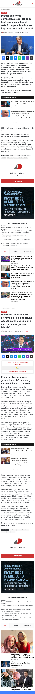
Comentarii (27, 251)
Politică (8, 9)
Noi (5, 251)
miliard (15, 157)
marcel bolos (10, 157)
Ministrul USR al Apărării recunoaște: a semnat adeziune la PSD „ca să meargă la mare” (22, 104)
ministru (20, 157)
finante (28, 155)
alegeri (11, 155)
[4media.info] (17, 3)
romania (25, 157)
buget (19, 155)
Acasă (4, 9)
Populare (15, 251)
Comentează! (17, 181)
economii (24, 155)
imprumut (4, 157)
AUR (15, 155)
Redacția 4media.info (8, 32)
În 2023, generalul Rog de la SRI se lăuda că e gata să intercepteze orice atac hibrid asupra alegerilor (22, 267)
